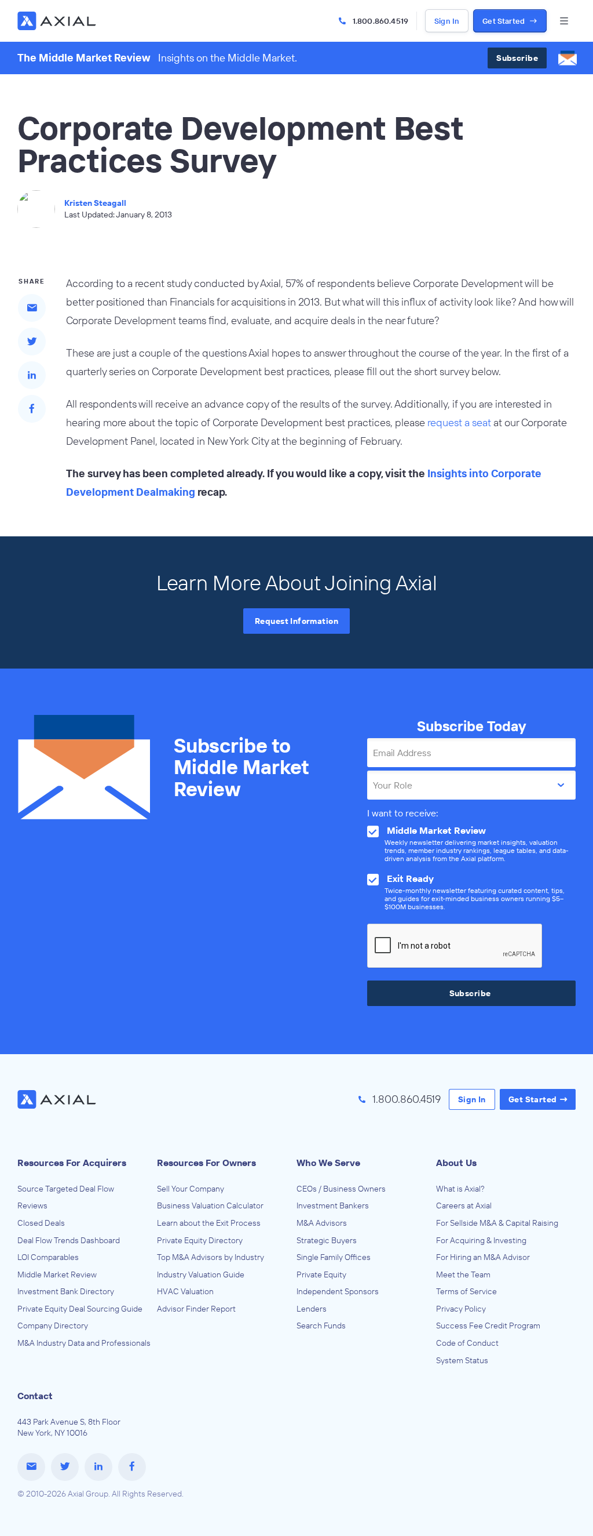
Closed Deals (41, 1223)
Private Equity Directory (200, 1240)
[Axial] (57, 21)
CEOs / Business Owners (341, 1188)
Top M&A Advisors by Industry (210, 1257)
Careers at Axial (464, 1205)
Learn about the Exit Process (209, 1223)
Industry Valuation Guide (200, 1274)
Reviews (32, 1205)
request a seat (459, 422)
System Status (462, 1360)
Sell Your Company (190, 1188)
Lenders (311, 1308)
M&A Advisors (321, 1223)
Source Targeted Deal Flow (65, 1188)
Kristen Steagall (95, 203)
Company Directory (52, 1325)
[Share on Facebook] (32, 409)
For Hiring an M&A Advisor (483, 1257)
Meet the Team (463, 1274)
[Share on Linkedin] (32, 375)
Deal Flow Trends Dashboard (68, 1240)
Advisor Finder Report (196, 1308)
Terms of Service (466, 1291)
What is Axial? (460, 1188)
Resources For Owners (206, 1162)
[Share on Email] (32, 308)
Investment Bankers (332, 1205)
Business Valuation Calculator (210, 1205)
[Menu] (564, 20)
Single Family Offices (333, 1257)
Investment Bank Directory (65, 1291)
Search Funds (321, 1325)
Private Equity (321, 1274)
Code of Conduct (467, 1343)
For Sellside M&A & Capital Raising (497, 1223)
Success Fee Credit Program (488, 1325)
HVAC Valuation (185, 1291)
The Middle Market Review (83, 57)
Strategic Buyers (326, 1240)
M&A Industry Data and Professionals (84, 1343)
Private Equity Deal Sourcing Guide (79, 1308)
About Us (456, 1162)
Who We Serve (328, 1162)
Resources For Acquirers (71, 1162)
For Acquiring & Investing (481, 1240)
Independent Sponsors (337, 1291)
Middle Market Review (57, 1274)
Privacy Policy (461, 1308)
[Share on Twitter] (32, 341)
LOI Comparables (48, 1257)
